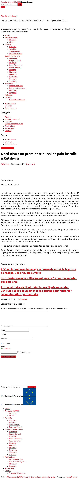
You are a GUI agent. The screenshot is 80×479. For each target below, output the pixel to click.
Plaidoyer (12, 90)
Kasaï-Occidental (15, 65)
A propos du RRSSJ (11, 38)
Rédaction (5, 164)
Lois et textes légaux (17, 88)
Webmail (8, 106)
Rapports (12, 93)
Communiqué (14, 51)
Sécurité (8, 97)
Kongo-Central (15, 60)
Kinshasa (12, 72)
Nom (3, 330)
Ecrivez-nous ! (10, 103)
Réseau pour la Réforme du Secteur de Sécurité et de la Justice (31, 477)
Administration (11, 108)
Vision (11, 42)
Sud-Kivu (12, 81)
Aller (20, 4)
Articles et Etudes (16, 86)
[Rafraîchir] (5, 348)
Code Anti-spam (24, 352)
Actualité (8, 44)
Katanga (12, 70)
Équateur (12, 63)
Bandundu (13, 58)
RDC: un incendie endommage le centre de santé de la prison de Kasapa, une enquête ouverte (38, 271)
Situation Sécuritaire (17, 99)
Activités (12, 49)
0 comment (30, 164)
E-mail (3, 334)
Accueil (7, 35)
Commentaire (7, 326)
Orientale (12, 79)
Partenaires (8, 95)
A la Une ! (12, 47)
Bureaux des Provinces (12, 56)
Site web (4, 338)
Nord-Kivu (13, 76)
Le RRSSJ (12, 40)
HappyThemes (71, 477)
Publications (9, 84)
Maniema (12, 74)
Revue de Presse (15, 53)
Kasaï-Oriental (14, 67)
